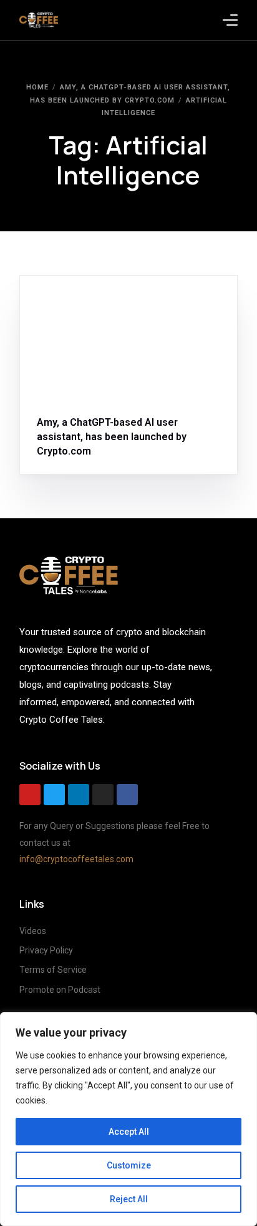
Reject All (129, 1199)
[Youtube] (30, 794)
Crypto (94, 302)
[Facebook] (127, 794)
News (122, 302)
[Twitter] (54, 794)
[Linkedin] (78, 794)
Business (58, 302)
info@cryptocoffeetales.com (76, 859)
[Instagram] (103, 794)
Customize (129, 1165)
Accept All (129, 1132)
